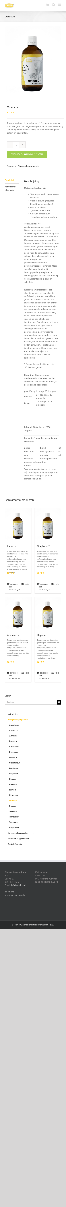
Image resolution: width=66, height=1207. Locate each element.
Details (26, 584)
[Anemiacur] (18, 613)
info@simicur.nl (18, 885)
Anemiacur (13, 635)
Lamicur (11, 546)
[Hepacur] (48, 613)
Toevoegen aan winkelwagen (27, 154)
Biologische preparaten (29, 166)
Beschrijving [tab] (10, 180)
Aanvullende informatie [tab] (11, 188)
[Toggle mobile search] (53, 4)
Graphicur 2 (43, 546)
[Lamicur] (18, 524)
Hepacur (41, 635)
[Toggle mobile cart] (47, 4)
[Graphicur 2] (48, 524)
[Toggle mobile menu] (59, 4)
